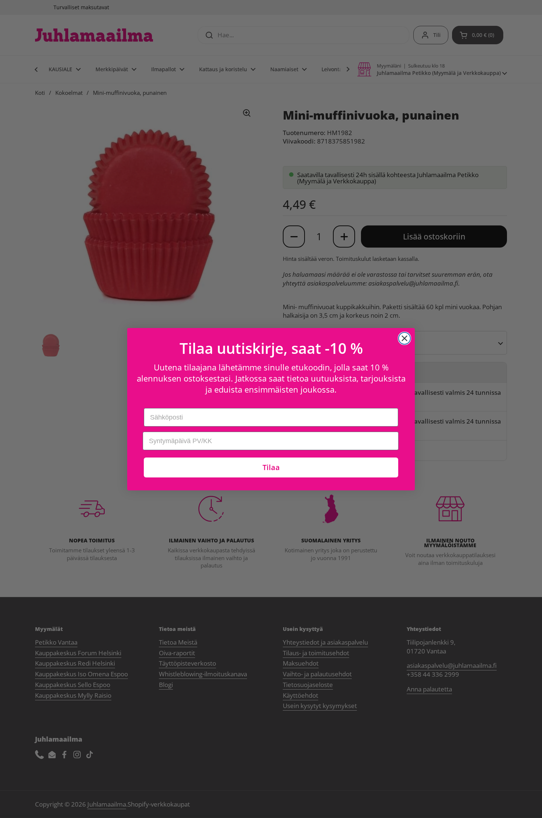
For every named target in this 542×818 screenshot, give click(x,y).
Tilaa (271, 467)
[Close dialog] (404, 338)
